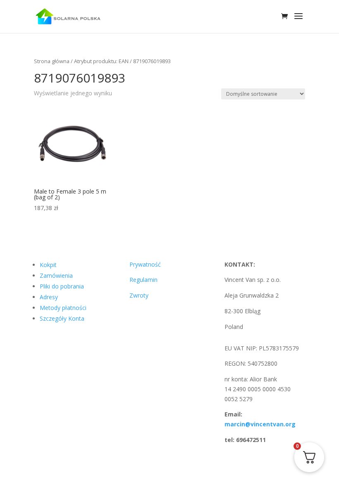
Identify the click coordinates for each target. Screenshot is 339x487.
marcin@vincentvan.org (260, 424)
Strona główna (51, 61)
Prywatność (145, 264)
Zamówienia (56, 275)
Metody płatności (63, 308)
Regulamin (143, 280)
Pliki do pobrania (62, 286)
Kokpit (48, 265)
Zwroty (138, 295)
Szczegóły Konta (62, 318)
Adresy (49, 297)
